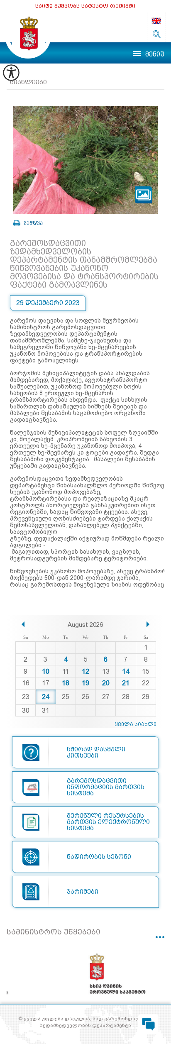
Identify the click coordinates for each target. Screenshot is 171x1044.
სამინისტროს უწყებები (53, 932)
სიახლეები (28, 82)
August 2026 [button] (85, 625)
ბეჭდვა (33, 223)
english (156, 20)
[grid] (85, 675)
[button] (23, 624)
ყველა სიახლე (135, 724)
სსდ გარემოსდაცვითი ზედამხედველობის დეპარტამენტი (28, 35)
